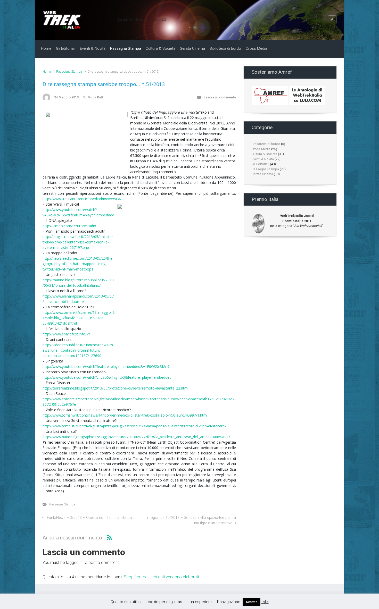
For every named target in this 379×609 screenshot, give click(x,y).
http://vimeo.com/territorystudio (69, 225)
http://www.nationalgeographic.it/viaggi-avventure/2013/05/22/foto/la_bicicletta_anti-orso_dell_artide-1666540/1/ (136, 436)
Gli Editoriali (260, 164)
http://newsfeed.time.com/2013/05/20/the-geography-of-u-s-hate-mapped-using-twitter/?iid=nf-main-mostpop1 (78, 264)
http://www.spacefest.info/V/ (66, 334)
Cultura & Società (264, 154)
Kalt (100, 97)
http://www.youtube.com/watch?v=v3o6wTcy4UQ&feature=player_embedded (107, 377)
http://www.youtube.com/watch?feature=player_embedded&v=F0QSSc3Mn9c (107, 366)
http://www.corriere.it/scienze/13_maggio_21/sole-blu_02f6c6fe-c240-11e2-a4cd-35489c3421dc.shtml (78, 318)
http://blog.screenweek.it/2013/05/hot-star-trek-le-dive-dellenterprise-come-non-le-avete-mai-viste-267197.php (78, 242)
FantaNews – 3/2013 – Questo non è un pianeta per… (91, 517)
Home (47, 71)
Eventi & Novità (263, 159)
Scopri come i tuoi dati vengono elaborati (161, 576)
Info (265, 601)
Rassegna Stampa (69, 71)
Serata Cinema (262, 174)
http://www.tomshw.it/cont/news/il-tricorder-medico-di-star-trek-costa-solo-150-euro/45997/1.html (125, 415)
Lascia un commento (220, 97)
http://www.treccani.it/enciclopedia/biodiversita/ (82, 198)
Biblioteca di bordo (266, 144)
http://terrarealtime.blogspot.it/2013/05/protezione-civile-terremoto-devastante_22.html (115, 388)
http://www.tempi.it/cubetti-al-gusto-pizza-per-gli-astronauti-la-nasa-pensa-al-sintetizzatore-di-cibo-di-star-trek (134, 426)
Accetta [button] (251, 602)
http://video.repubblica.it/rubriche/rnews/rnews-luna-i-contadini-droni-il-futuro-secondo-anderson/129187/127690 (78, 350)
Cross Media (261, 149)
